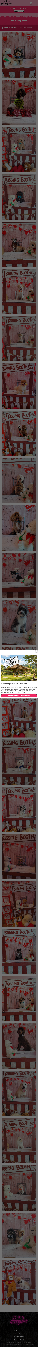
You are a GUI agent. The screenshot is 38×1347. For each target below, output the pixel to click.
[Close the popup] (36, 651)
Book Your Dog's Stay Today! (19, 695)
